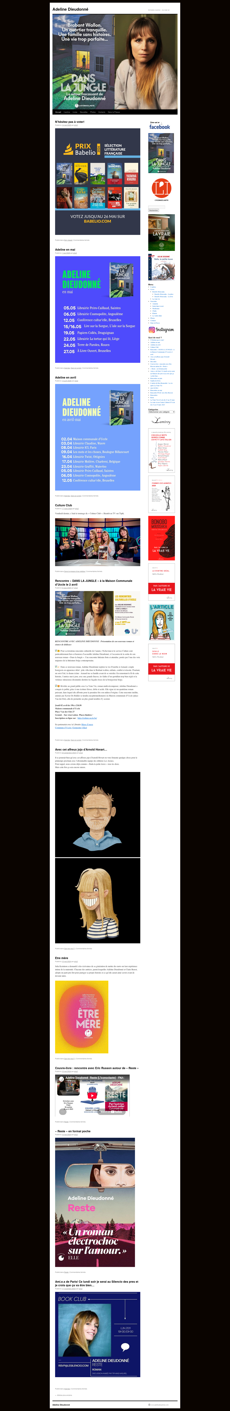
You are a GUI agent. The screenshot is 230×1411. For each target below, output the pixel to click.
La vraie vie (156, 299)
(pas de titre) (154, 388)
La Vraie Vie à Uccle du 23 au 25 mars (162, 400)
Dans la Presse (114, 112)
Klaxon (154, 313)
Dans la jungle (76, 368)
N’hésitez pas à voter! (69, 122)
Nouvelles (84, 112)
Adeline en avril (65, 377)
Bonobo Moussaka (158, 292)
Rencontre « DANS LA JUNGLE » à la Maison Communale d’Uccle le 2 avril (93, 582)
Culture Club (63, 505)
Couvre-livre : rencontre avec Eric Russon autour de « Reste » (97, 1068)
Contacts (101, 112)
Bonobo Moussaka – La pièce (164, 294)
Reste (66, 1122)
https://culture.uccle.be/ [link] (87, 718)
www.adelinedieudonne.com (160, 1405)
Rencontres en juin (156, 378)
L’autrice (67, 112)
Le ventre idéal (157, 316)
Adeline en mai (65, 249)
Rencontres (153, 395)
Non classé (68, 240)
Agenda (67, 368)
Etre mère (61, 958)
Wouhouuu (155, 308)
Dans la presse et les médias (74, 571)
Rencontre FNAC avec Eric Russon (161, 393)
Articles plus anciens (63, 1395)
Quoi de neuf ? (69, 948)
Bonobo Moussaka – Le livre (164, 296)
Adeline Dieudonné (70, 9)
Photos (93, 112)
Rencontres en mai (156, 390)
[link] (87, 724)
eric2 (76, 125)
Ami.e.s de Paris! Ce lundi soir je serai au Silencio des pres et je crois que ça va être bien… (96, 1283)
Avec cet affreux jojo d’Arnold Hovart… (81, 749)
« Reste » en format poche (73, 1131)
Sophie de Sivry (155, 381)
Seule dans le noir (158, 306)
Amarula (155, 304)
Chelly (154, 311)
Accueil (58, 112)
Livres (75, 112)
